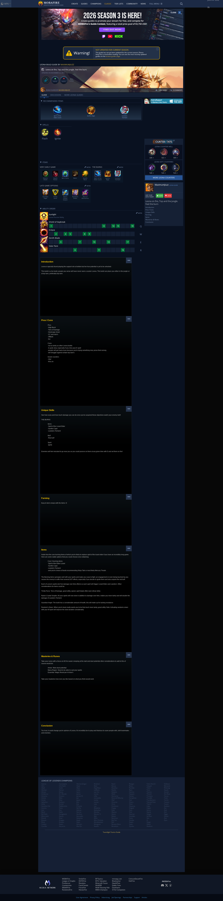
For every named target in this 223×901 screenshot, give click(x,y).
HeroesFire (83, 890)
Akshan (44, 790)
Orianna (114, 802)
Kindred (96, 784)
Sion (130, 810)
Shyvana (132, 806)
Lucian (96, 802)
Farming (148, 215)
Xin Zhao (167, 794)
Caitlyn (43, 824)
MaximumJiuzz (67, 64)
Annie (43, 800)
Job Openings (116, 897)
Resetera (82, 883)
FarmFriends (83, 885)
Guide (44, 95)
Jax (78, 798)
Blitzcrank (45, 816)
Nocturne (115, 796)
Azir (42, 810)
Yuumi (166, 804)
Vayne (149, 812)
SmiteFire (82, 879)
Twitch (149, 804)
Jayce (78, 800)
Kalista (79, 810)
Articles (144, 897)
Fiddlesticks (63, 806)
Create (74, 3)
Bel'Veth (44, 814)
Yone (166, 798)
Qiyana (114, 812)
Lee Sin (96, 792)
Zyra (165, 820)
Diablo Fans (116, 885)
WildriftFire (66, 888)
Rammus (115, 818)
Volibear (167, 784)
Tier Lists (118, 3)
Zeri (165, 812)
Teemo (149, 792)
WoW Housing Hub (102, 888)
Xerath (166, 792)
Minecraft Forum (101, 883)
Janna (79, 794)
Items (147, 217)
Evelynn (62, 802)
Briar (43, 822)
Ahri (42, 786)
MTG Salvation (101, 881)
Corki (61, 788)
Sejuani (131, 794)
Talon (149, 788)
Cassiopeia (63, 784)
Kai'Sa (79, 808)
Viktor (149, 824)
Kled (95, 786)
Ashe (43, 804)
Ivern (78, 792)
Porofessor (66, 883)
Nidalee (114, 792)
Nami (113, 784)
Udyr (148, 806)
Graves (61, 822)
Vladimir (150, 826)
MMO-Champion (101, 890)
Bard (43, 812)
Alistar (43, 792)
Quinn (114, 814)
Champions (96, 3)
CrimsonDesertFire (136, 879)
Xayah (166, 790)
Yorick (166, 800)
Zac (165, 808)
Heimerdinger (82, 784)
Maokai (96, 812)
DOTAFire (82, 881)
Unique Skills (150, 212)
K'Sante (79, 806)
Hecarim (62, 826)
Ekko (60, 798)
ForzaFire (82, 888)
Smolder (132, 816)
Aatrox (43, 784)
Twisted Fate (151, 802)
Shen (131, 804)
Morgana (97, 824)
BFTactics (99, 879)
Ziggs (166, 814)
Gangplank (63, 814)
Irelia (78, 790)
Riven (131, 786)
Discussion (55, 95)
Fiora (61, 808)
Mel (95, 816)
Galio (61, 812)
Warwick (167, 786)
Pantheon (115, 806)
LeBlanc (97, 790)
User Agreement (82, 897)
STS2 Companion (118, 890)
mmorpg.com (117, 879)
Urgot (149, 808)
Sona (131, 818)
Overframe (116, 888)
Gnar (61, 818)
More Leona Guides (73, 95)
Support (137, 897)
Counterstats (67, 885)
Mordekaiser (98, 822)
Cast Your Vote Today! (149, 196)
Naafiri (96, 826)
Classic (107, 3)
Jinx (78, 804)
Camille (44, 826)
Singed (131, 808)
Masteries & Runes (152, 219)
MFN (6, 3)
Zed (165, 810)
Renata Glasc (116, 824)
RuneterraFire (67, 890)
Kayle (78, 820)
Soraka (131, 820)
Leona (96, 794)
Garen (61, 816)
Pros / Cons (149, 210)
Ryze (130, 790)
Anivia (43, 798)
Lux (95, 806)
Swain (131, 822)
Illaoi (78, 788)
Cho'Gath (62, 786)
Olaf (113, 800)
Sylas (131, 824)
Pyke (113, 810)
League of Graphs (68, 881)
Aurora (43, 808)
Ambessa (44, 794)
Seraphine (132, 798)
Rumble (131, 788)
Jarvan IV (80, 796)
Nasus (114, 786)
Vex (148, 818)
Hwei (78, 786)
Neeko (114, 790)
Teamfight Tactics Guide (111, 832)
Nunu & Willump (117, 798)
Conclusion (149, 222)
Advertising (106, 897)
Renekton (115, 826)
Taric (148, 790)
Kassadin (80, 816)
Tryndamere (151, 800)
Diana (61, 792)
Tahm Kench (151, 784)
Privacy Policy (95, 897)
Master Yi (97, 814)
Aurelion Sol (45, 806)
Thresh (149, 794)
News (143, 3)
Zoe (165, 818)
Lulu (95, 804)
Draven (61, 796)
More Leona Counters (164, 177)
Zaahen (166, 806)
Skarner (132, 814)
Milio (95, 818)
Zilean (166, 816)
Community (132, 3)
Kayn (78, 822)
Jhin (78, 802)
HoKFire (132, 881)
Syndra (131, 826)
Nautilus (114, 788)
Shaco (131, 802)
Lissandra (97, 798)
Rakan (114, 816)
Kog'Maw (97, 788)
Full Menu (154, 3)
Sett (130, 800)
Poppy (114, 808)
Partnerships (127, 897)
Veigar (149, 814)
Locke (96, 800)
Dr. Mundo (63, 794)
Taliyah (149, 786)
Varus (149, 810)
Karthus (79, 814)
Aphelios (44, 802)
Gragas (61, 820)
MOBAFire (66, 879)
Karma (79, 812)
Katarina (80, 818)
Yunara (166, 802)
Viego (149, 822)
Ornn (113, 804)
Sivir (130, 812)
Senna (131, 796)
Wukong (167, 788)
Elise (60, 800)
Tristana (150, 796)
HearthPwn (116, 883)
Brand (43, 818)
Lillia (95, 796)
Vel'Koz (149, 816)
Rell (113, 822)
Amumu (44, 796)
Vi (147, 820)
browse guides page (113, 56)
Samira (131, 792)
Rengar (131, 784)
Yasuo (166, 796)
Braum (43, 820)
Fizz (60, 810)
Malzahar (97, 810)
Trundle (149, 798)
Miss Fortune (98, 820)
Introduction (149, 207)
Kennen (79, 824)
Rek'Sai (114, 820)
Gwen (61, 824)
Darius (61, 790)
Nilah (113, 794)
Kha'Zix (79, 826)
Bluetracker (116, 881)
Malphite (97, 808)
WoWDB (98, 885)
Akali (43, 788)
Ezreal (61, 804)
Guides (84, 3)
